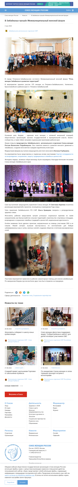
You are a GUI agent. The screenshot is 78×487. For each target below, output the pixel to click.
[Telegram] (24, 292)
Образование (33, 423)
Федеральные (33, 433)
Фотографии (57, 406)
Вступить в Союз (16, 394)
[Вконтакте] (16, 292)
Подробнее (10, 482)
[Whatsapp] (28, 292)
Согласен (22, 482)
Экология (32, 416)
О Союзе (9, 403)
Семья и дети (19, 368)
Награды (7, 410)
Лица (6, 406)
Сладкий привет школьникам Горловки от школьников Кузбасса (20, 372)
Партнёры (8, 412)
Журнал (55, 410)
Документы (8, 417)
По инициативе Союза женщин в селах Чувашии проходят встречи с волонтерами (56, 373)
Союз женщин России (36, 10)
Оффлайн (56, 435)
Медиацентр (58, 403)
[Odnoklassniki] (20, 292)
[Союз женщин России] (13, 452)
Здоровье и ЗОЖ (34, 406)
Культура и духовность (22, 329)
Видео (55, 408)
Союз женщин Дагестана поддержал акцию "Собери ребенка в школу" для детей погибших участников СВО (56, 334)
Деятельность (35, 403)
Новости (32, 430)
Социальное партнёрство (42, 295)
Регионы (9, 430)
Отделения (8, 433)
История (7, 408)
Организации (9, 435)
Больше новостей (12, 386)
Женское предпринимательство (36, 411)
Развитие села (27, 295)
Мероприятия (59, 430)
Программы (8, 415)
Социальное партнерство (37, 419)
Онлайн (55, 433)
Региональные (33, 435)
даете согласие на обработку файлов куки (19, 475)
